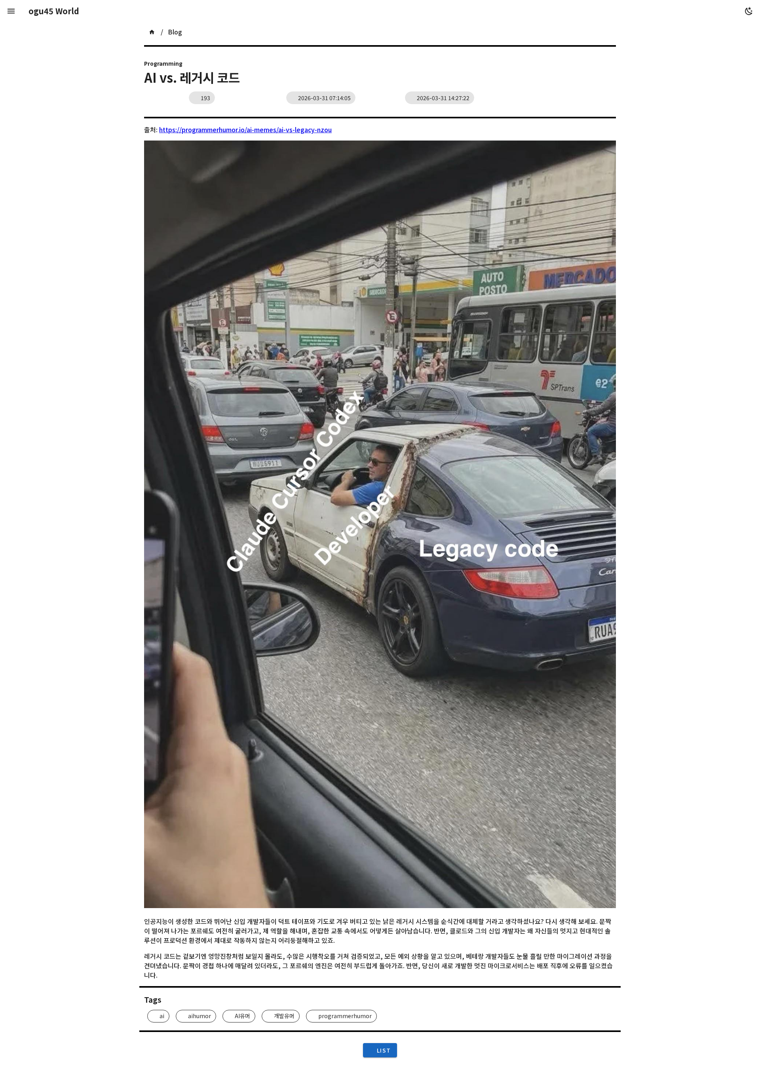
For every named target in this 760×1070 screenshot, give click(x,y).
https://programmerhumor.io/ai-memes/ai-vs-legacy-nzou (245, 129)
